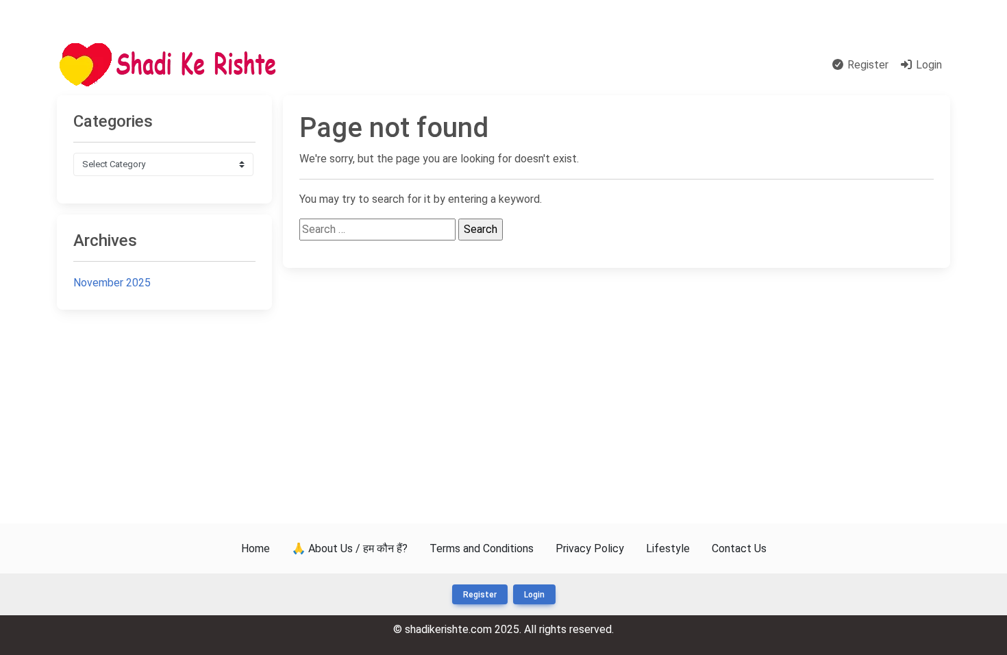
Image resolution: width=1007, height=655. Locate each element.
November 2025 (112, 282)
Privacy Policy (590, 548)
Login (927, 64)
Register (866, 64)
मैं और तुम (83, 16)
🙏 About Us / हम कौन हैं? (350, 548)
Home (320, 64)
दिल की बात (413, 64)
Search (363, 64)
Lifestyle (668, 548)
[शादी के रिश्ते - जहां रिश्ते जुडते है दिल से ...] (172, 65)
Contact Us (914, 16)
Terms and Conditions (482, 548)
